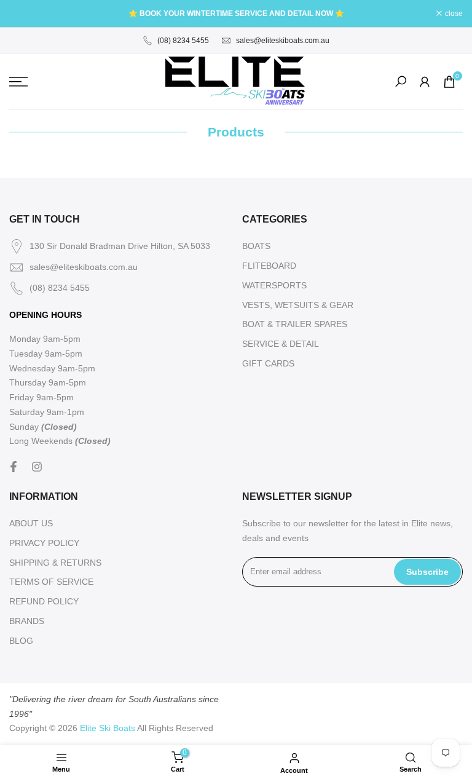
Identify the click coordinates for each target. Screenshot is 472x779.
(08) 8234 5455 (183, 40)
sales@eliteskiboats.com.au (282, 40)
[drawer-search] (400, 81)
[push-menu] (18, 81)
